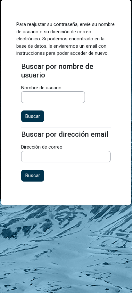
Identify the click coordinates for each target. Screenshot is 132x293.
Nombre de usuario (41, 88)
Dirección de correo (41, 147)
